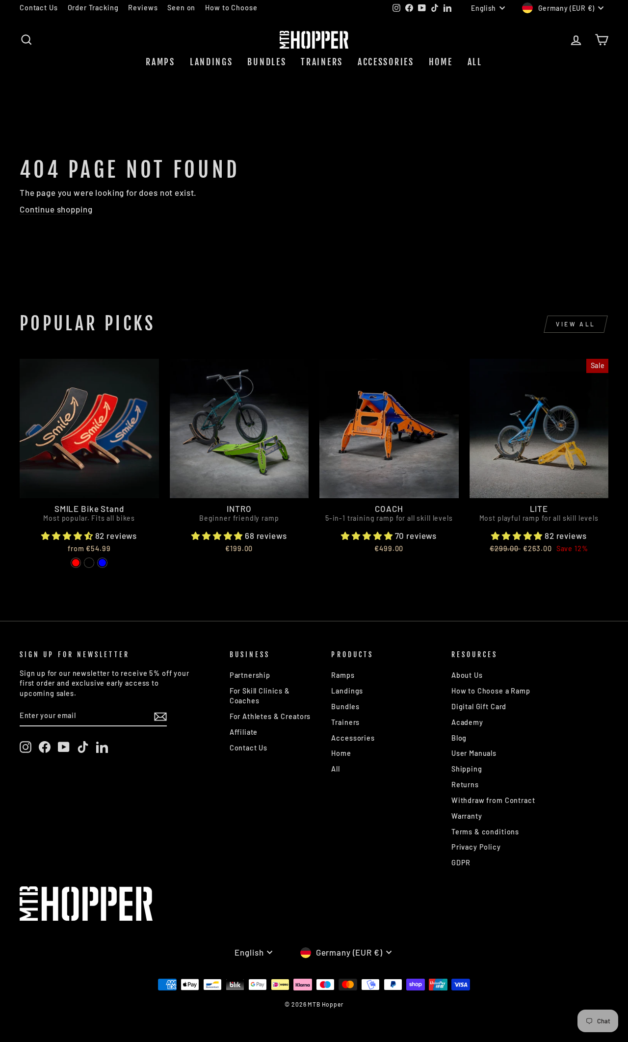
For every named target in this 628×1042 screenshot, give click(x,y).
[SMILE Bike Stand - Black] (89, 562)
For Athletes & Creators (270, 716)
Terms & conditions (485, 832)
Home (441, 61)
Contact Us (39, 7)
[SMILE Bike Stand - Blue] (102, 562)
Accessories (386, 61)
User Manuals (474, 753)
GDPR (461, 862)
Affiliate (244, 732)
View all (576, 324)
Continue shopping (56, 209)
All (475, 61)
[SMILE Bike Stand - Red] (75, 562)
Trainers (322, 61)
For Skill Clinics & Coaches (260, 696)
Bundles (266, 61)
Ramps (160, 61)
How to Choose (231, 7)
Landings (211, 61)
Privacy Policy (476, 847)
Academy (467, 722)
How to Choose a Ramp (490, 691)
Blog (459, 738)
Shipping (466, 769)
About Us (467, 675)
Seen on (181, 7)
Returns (465, 784)
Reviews (142, 7)
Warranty (466, 816)
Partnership (250, 675)
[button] (68, 535)
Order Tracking (93, 7)
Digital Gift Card (478, 706)
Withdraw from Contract (493, 800)
